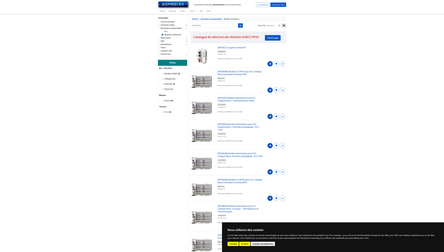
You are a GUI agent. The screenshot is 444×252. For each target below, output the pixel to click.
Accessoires (166, 54)
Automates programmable (171, 28)
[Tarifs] (279, 25)
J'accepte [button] (233, 244)
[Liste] (284, 25)
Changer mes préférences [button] (263, 244)
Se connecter (263, 5)
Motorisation (166, 38)
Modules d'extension (172, 35)
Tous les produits (168, 22)
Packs (163, 47)
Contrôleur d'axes (168, 25)
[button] (271, 25)
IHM (162, 41)
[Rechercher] (240, 25)
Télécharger (273, 37)
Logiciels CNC (166, 51)
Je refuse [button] (244, 244)
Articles (195, 19)
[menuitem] (162, 11)
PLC (166, 31)
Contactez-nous (278, 5)
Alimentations (166, 44)
